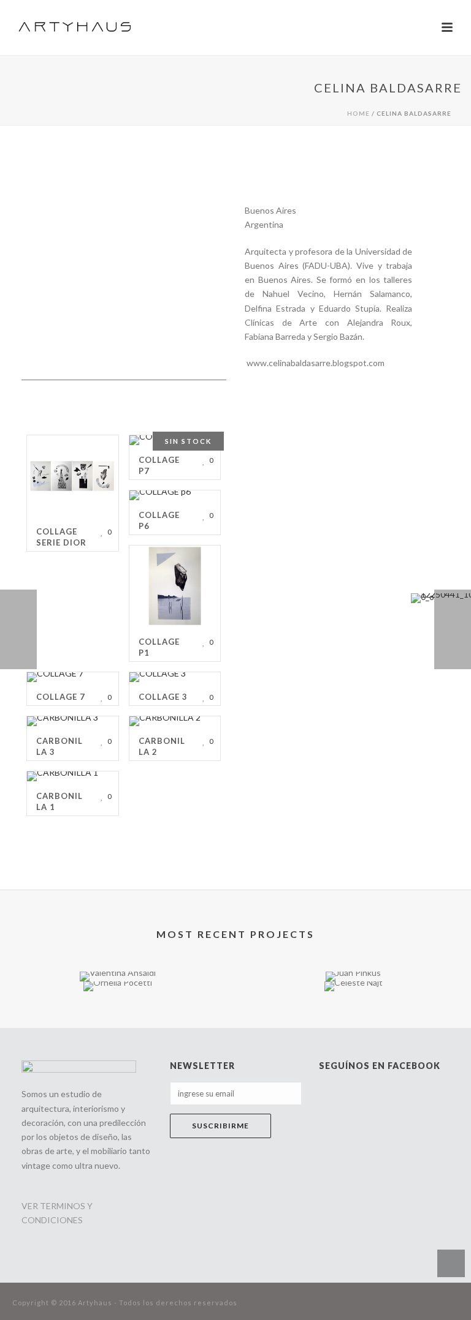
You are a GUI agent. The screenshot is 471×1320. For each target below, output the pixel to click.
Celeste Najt (353, 958)
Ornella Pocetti (118, 972)
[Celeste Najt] (353, 1025)
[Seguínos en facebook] (177, 1202)
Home (358, 113)
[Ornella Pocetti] (118, 1025)
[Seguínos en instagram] (202, 1202)
